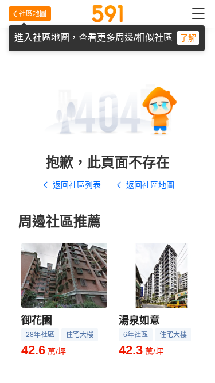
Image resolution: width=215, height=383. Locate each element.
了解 (188, 37)
